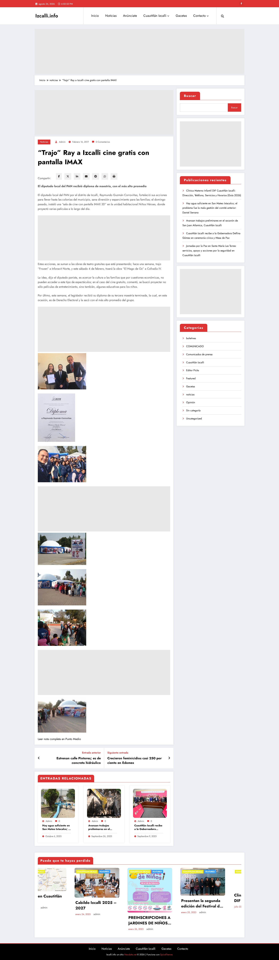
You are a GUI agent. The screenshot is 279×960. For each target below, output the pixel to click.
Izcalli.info (46, 15)
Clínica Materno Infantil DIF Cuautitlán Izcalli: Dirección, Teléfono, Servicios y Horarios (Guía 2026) (166, 897)
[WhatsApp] (105, 176)
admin (62, 141)
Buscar (190, 95)
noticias (44, 141)
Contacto (199, 15)
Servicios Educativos (216, 896)
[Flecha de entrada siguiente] (169, 758)
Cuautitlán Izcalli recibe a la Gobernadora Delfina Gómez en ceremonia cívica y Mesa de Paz (148, 827)
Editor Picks (192, 370)
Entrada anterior (91, 752)
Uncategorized (194, 418)
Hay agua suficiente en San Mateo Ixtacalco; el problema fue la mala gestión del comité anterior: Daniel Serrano (56, 827)
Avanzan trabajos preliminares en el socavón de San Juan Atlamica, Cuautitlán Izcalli (100, 827)
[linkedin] (77, 176)
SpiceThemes (166, 954)
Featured (191, 378)
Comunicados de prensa (199, 354)
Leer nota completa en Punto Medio (59, 739)
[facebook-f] (241, 3)
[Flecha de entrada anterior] (39, 758)
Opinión (190, 402)
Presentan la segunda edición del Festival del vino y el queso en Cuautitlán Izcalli (112, 903)
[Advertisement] (139, 51)
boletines (191, 338)
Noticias (111, 15)
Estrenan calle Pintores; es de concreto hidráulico (79, 760)
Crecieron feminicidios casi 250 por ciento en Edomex (134, 760)
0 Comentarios (103, 141)
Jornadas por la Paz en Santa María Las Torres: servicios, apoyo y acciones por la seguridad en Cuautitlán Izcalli (209, 250)
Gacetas (181, 15)
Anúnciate (130, 15)
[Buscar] (222, 15)
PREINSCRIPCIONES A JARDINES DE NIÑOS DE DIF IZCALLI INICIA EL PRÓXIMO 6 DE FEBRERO (60, 920)
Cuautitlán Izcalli (154, 15)
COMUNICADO (195, 346)
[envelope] (86, 176)
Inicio (95, 15)
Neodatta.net (130, 954)
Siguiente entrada (117, 752)
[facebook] (59, 176)
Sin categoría (193, 410)
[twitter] (67, 176)
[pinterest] (95, 176)
